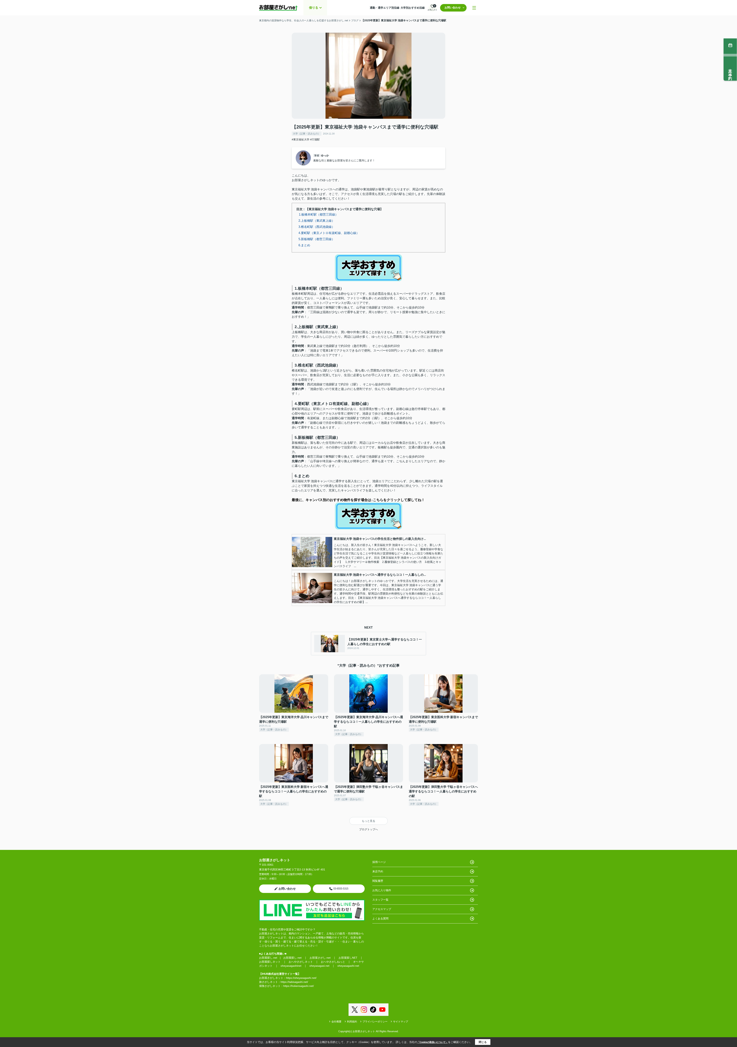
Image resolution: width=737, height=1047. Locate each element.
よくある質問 (380, 918)
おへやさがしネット (301, 961)
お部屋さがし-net (320, 957)
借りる (313, 7)
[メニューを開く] (474, 8)
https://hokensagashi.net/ (298, 985)
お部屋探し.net (268, 957)
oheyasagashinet (291, 965)
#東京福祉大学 (300, 139)
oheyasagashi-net (348, 965)
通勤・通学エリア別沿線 (384, 7)
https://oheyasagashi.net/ (301, 977)
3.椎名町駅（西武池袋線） (316, 226)
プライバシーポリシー (375, 1021)
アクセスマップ (381, 909)
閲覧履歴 (377, 880)
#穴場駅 (315, 139)
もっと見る (368, 820)
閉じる (483, 1042)
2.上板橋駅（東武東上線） (316, 220)
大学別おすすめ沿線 (413, 7)
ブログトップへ (368, 829)
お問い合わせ (453, 7)
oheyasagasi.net (319, 965)
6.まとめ (304, 245)
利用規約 (352, 1021)
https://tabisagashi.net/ (294, 981)
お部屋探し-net (292, 957)
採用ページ (379, 862)
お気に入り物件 (381, 890)
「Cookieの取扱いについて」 (432, 1042)
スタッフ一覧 (380, 899)
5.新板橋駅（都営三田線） (316, 239)
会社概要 (336, 1021)
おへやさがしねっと (333, 961)
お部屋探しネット (270, 961)
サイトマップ (400, 1021)
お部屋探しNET (348, 957)
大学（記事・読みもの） (306, 133)
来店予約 (377, 871)
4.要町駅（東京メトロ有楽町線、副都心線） (328, 233)
